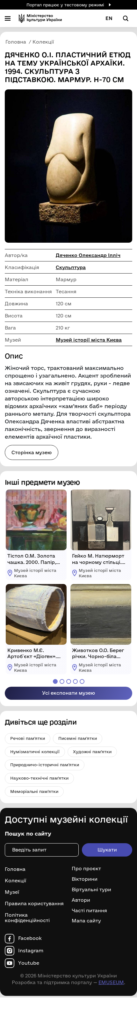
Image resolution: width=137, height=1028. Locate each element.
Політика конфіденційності (27, 917)
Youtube (28, 963)
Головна (15, 869)
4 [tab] (75, 681)
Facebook (30, 938)
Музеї (12, 892)
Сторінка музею (31, 452)
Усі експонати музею (68, 693)
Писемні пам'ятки (77, 738)
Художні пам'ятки (92, 751)
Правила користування (34, 903)
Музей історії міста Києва (89, 340)
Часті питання (89, 910)
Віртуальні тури (91, 889)
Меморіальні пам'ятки (34, 791)
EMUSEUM (111, 982)
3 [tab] (68, 681)
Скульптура (71, 267)
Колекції (15, 880)
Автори (81, 900)
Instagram (30, 950)
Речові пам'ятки (27, 738)
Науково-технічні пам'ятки (39, 778)
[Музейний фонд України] (40, 18)
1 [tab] (55, 681)
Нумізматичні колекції (35, 751)
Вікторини (84, 879)
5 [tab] (82, 681)
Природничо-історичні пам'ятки (44, 764)
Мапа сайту (86, 920)
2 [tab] (62, 681)
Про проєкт (86, 868)
